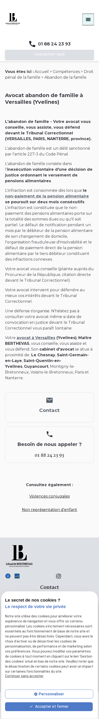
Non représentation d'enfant (49, 509)
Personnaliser (51, 694)
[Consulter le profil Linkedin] (17, 575)
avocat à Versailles (36, 337)
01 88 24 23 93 (54, 44)
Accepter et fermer (51, 706)
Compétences (66, 71)
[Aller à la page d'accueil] (12, 18)
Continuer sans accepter (24, 676)
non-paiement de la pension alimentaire (47, 196)
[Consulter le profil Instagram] (58, 575)
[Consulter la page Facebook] (8, 575)
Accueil (42, 71)
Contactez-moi (49, 54)
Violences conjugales (49, 496)
